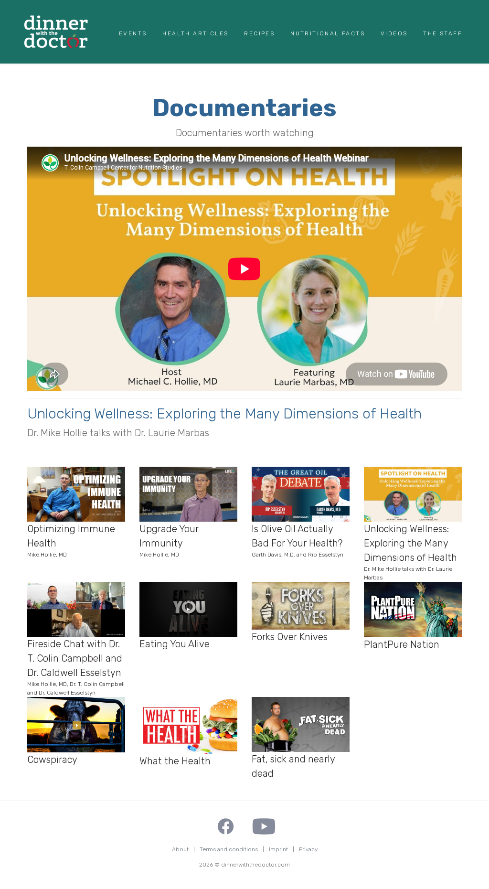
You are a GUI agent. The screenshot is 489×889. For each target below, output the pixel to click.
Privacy (308, 849)
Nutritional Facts (327, 33)
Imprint (278, 849)
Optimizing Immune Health (71, 540)
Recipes (259, 33)
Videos (394, 33)
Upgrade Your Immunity (169, 540)
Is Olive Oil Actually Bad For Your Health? (297, 540)
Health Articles (195, 33)
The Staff (442, 33)
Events (133, 33)
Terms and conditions (229, 849)
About (180, 849)
